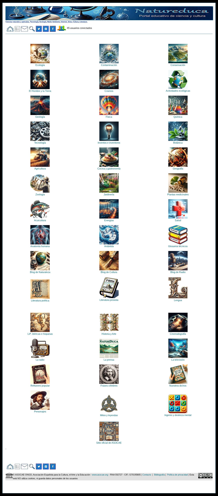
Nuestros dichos (177, 385)
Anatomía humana (40, 246)
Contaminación (109, 65)
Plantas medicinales (178, 194)
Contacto (146, 475)
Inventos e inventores (109, 142)
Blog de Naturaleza (40, 272)
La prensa (109, 360)
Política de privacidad (177, 475)
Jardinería (109, 194)
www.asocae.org (100, 475)
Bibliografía (159, 475)
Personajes (40, 411)
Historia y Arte (109, 334)
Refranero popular (40, 385)
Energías (109, 220)
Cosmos (109, 91)
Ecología (40, 65)
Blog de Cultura (109, 272)
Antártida (109, 246)
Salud (178, 220)
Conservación (178, 65)
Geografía (178, 168)
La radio (40, 360)
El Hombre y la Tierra (40, 91)
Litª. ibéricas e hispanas (40, 334)
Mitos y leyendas (109, 415)
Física (109, 117)
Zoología (40, 194)
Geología (40, 117)
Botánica (178, 142)
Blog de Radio (178, 272)
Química (178, 117)
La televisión (178, 360)
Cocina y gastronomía (108, 168)
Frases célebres (109, 385)
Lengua (178, 300)
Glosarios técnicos (178, 246)
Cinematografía (178, 334)
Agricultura (40, 168)
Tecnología (40, 142)
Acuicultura (40, 220)
